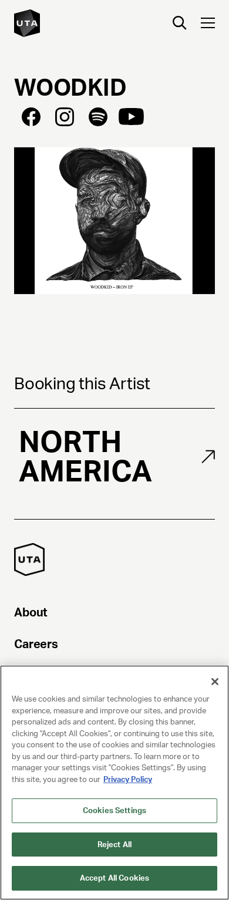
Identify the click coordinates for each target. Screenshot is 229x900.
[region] (114, 782)
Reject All (114, 844)
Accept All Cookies (114, 878)
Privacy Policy (127, 779)
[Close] (215, 682)
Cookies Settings (114, 810)
